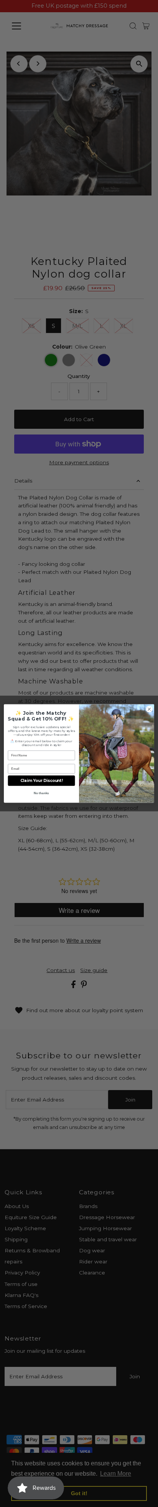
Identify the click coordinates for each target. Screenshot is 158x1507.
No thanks (41, 793)
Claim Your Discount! (41, 781)
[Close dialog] (149, 709)
